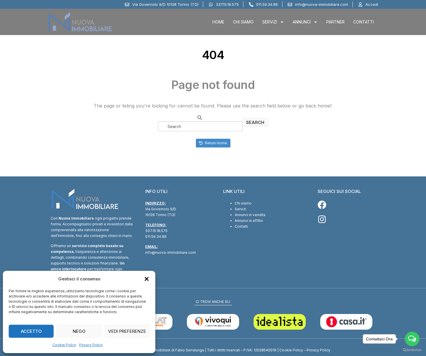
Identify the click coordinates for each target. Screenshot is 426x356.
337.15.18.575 (156, 231)
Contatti (363, 21)
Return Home (215, 143)
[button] (147, 279)
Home (218, 21)
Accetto (31, 331)
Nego (79, 331)
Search (255, 122)
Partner (335, 21)
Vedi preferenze (127, 331)
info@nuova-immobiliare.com (170, 252)
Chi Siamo (243, 21)
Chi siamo (243, 203)
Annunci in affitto (249, 220)
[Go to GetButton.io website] (412, 350)
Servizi (269, 21)
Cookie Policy (64, 345)
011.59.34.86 (156, 236)
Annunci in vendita (250, 215)
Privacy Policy (91, 345)
